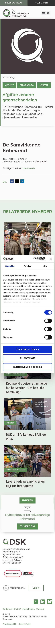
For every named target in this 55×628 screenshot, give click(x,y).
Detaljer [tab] (27, 266)
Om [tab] (45, 266)
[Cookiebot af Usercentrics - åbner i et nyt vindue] (34, 258)
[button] (44, 13)
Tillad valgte (27, 358)
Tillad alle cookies (27, 349)
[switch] (48, 321)
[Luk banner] (51, 259)
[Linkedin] (43, 602)
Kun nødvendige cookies (27, 367)
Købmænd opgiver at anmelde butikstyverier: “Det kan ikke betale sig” (26, 388)
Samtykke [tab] (10, 266)
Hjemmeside (28, 168)
